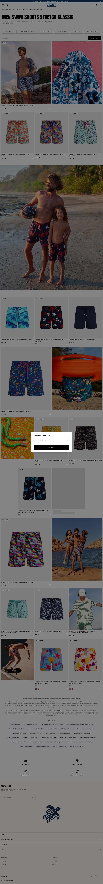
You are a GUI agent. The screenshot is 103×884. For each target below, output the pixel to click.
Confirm (51, 447)
